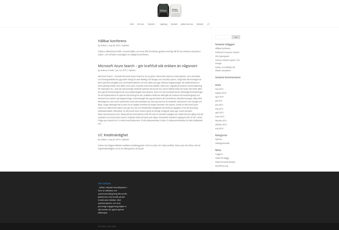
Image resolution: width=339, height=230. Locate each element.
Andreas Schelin (107, 70)
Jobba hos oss (187, 24)
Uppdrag (163, 24)
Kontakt (174, 24)
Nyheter (200, 24)
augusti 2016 (220, 93)
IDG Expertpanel (222, 56)
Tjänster (151, 24)
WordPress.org (221, 166)
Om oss (140, 24)
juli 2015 (218, 100)
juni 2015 (219, 104)
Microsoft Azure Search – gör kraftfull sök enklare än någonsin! (147, 65)
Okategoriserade (222, 143)
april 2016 (219, 97)
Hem (132, 24)
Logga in (219, 154)
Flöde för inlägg (222, 158)
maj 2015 (219, 108)
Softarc (104, 45)
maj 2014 (219, 128)
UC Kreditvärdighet (113, 134)
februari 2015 (221, 120)
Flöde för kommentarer (225, 162)
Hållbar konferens (112, 40)
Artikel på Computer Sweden (227, 52)
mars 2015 (219, 116)
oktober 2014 (221, 124)
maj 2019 (219, 89)
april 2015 (219, 112)
